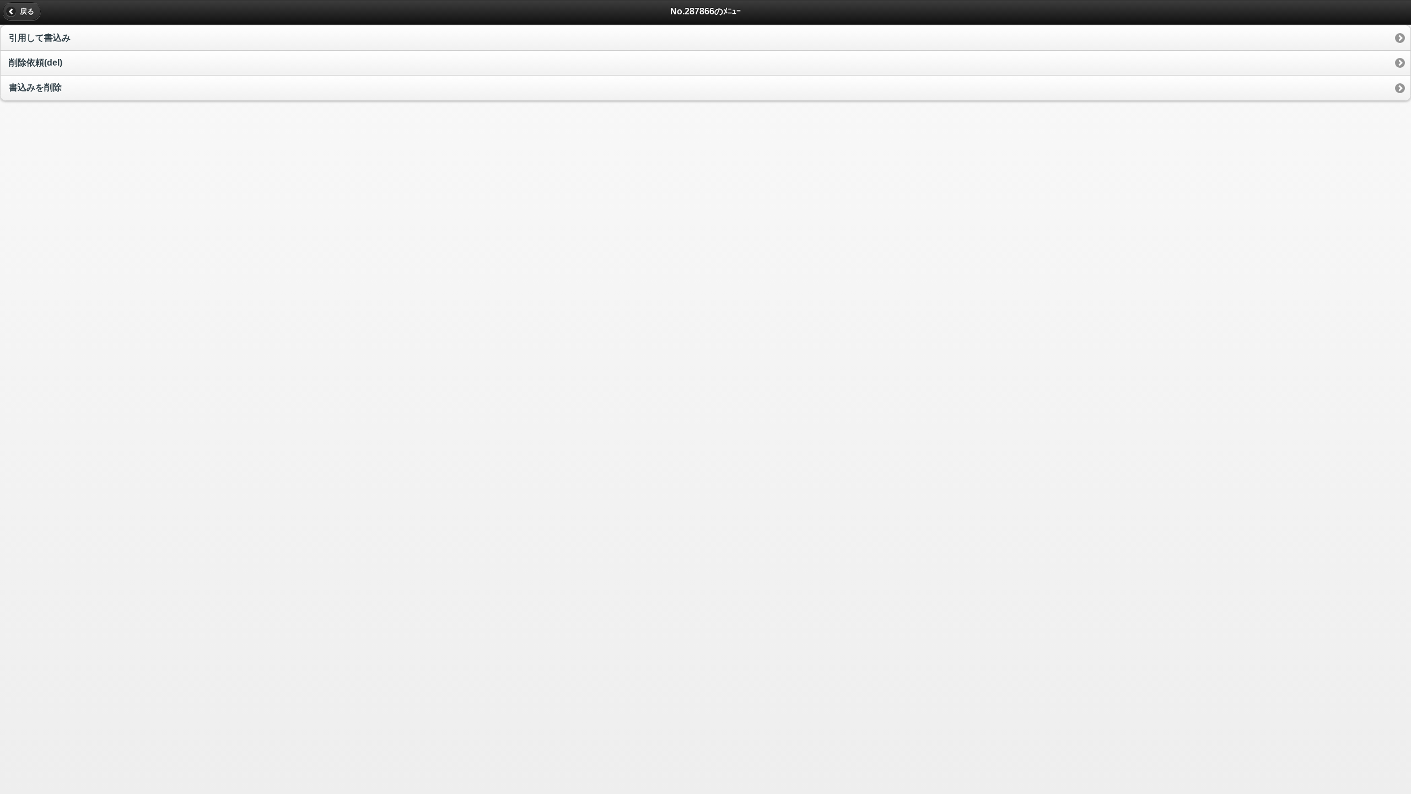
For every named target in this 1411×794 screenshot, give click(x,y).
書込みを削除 (35, 87)
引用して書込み (40, 37)
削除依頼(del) (35, 62)
